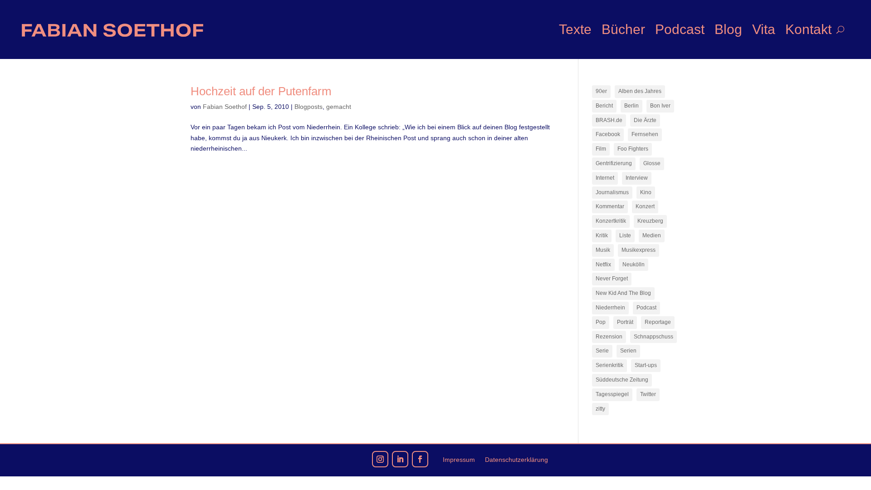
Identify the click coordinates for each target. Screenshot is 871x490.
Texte (575, 29)
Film (601, 149)
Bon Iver (660, 106)
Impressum (459, 459)
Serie (602, 351)
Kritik (602, 235)
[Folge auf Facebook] (420, 459)
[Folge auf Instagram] (380, 459)
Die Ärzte (645, 120)
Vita (763, 29)
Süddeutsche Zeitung (622, 380)
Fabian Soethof (225, 106)
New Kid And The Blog (623, 293)
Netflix (603, 264)
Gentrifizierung (614, 163)
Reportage (658, 322)
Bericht (604, 106)
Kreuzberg (650, 221)
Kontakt (808, 29)
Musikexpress (638, 250)
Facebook (608, 134)
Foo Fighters (632, 149)
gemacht (338, 106)
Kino (645, 192)
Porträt (625, 322)
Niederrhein (610, 307)
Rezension (609, 336)
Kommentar (610, 206)
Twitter (648, 394)
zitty (600, 409)
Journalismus (612, 192)
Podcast (680, 29)
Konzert (645, 206)
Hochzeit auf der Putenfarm (261, 91)
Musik (603, 250)
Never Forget (612, 278)
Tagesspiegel (612, 394)
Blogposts (308, 106)
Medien (651, 235)
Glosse (652, 163)
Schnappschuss (653, 336)
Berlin (631, 106)
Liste (625, 235)
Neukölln (633, 264)
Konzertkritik (611, 221)
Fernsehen (644, 134)
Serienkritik (609, 365)
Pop (601, 322)
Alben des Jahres (639, 91)
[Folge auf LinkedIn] (400, 459)
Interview (637, 178)
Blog (728, 29)
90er (601, 91)
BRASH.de (609, 120)
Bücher (623, 29)
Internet (605, 178)
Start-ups (646, 365)
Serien (628, 351)
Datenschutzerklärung (516, 459)
